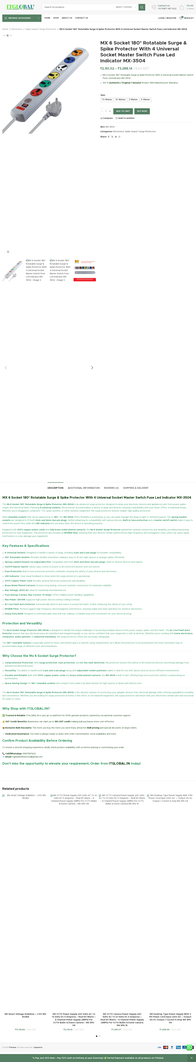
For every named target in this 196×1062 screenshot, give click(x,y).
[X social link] (112, 137)
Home (5, 29)
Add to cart (123, 111)
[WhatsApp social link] (119, 137)
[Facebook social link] (108, 137)
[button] (6, 367)
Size (103, 95)
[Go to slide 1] (96, 1036)
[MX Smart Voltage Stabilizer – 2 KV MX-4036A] (25, 903)
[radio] (107, 100)
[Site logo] (20, 7)
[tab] (55, 486)
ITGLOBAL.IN (119, 763)
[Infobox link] (164, 7)
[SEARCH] (142, 7)
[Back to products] (7, 35)
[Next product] (11, 35)
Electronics (16, 29)
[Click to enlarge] (8, 251)
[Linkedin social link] (116, 137)
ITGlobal (12, 1047)
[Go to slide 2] (99, 1036)
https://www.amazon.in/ (14, 770)
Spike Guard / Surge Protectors (41, 29)
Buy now (142, 111)
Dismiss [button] (191, 1058)
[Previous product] (4, 35)
